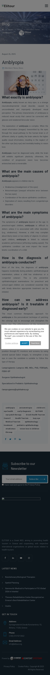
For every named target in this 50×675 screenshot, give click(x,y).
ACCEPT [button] (25, 343)
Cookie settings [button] (11, 343)
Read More (35, 343)
